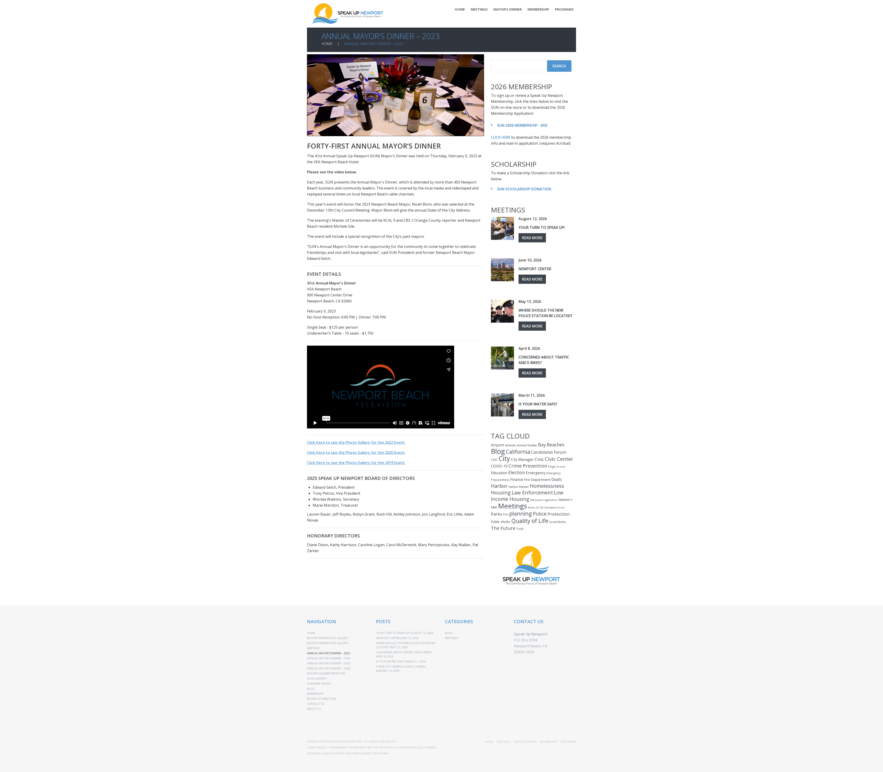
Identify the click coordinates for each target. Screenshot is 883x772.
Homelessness (547, 485)
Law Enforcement (532, 492)
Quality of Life (529, 521)
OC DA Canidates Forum (550, 507)
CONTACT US (315, 704)
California (518, 451)
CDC (494, 459)
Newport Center (535, 268)
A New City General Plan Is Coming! (401, 667)
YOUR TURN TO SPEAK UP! (542, 227)
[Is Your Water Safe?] (502, 404)
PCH (505, 515)
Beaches (556, 445)
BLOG (311, 689)
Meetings (512, 506)
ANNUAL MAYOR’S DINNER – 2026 (328, 668)
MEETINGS (479, 9)
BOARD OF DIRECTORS (321, 699)
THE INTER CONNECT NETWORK (366, 753)
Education (499, 472)
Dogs (552, 466)
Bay (542, 445)
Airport (497, 445)
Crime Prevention (527, 465)
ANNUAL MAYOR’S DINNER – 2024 (328, 658)
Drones (560, 466)
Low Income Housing (527, 495)
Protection (559, 514)
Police (540, 513)
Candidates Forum (548, 452)
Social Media (557, 522)
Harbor (499, 485)
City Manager (522, 459)
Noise (531, 507)
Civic (539, 459)
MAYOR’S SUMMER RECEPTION (326, 673)
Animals (510, 445)
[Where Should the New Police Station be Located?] (502, 311)
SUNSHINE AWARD (319, 684)
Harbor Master (518, 487)
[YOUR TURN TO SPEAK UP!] (502, 228)
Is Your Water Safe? (538, 404)
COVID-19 (499, 466)
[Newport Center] (502, 269)
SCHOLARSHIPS (317, 678)
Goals (556, 479)
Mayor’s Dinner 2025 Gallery (327, 643)
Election (516, 472)
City (504, 458)
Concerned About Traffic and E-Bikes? (404, 652)
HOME (460, 9)
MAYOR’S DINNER (507, 9)
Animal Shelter (527, 445)
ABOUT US (314, 709)
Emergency (535, 472)
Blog (498, 451)
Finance (516, 479)
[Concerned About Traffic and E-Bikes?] (502, 358)
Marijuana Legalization (544, 500)
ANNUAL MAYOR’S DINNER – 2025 (328, 663)
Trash (520, 529)
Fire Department (537, 479)
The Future (503, 528)
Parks (496, 514)
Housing (501, 492)
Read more (532, 237)
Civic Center (559, 458)
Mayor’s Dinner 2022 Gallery (327, 638)
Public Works (500, 521)
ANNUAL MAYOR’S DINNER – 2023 (328, 653)
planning (520, 513)
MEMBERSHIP (538, 9)
